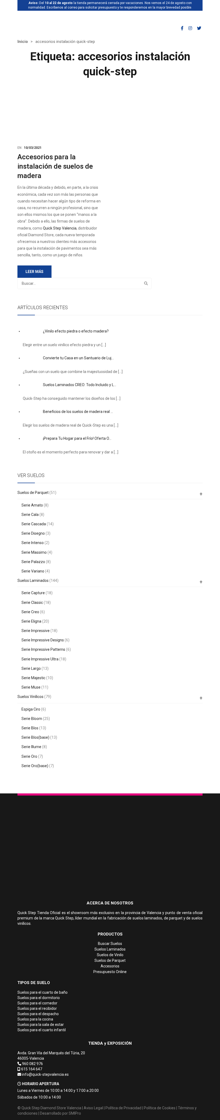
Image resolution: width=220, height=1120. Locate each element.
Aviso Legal (93, 1108)
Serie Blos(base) (35, 737)
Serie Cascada (33, 524)
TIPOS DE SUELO (33, 982)
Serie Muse (31, 687)
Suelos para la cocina (35, 1019)
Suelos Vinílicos (30, 696)
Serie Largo (31, 668)
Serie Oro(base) (34, 766)
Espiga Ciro (30, 709)
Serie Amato (32, 505)
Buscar (146, 283)
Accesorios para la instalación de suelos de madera (55, 166)
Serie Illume (31, 747)
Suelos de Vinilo (110, 955)
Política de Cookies (159, 1108)
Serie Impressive (35, 631)
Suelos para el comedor (37, 1003)
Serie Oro (29, 756)
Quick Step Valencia (59, 228)
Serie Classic (32, 602)
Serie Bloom (31, 718)
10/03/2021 (33, 148)
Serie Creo (30, 612)
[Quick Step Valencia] (44, 18)
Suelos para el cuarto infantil (41, 1030)
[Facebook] (182, 28)
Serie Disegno (33, 533)
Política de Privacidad (123, 1108)
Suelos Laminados (33, 580)
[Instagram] (190, 28)
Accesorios (110, 966)
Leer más (34, 271)
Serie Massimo (34, 552)
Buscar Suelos (110, 943)
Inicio (22, 41)
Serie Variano (32, 571)
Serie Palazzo (33, 562)
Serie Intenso (32, 543)
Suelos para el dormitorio (38, 998)
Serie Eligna (31, 621)
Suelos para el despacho (38, 1014)
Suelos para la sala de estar (40, 1024)
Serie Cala (30, 514)
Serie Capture (33, 593)
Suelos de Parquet (33, 492)
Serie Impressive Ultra (39, 659)
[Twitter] (199, 28)
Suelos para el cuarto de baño (42, 992)
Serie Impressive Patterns (43, 649)
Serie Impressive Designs (42, 640)
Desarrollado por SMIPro (60, 1113)
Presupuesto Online (110, 972)
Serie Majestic (33, 678)
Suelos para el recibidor (37, 1008)
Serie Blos (29, 728)
